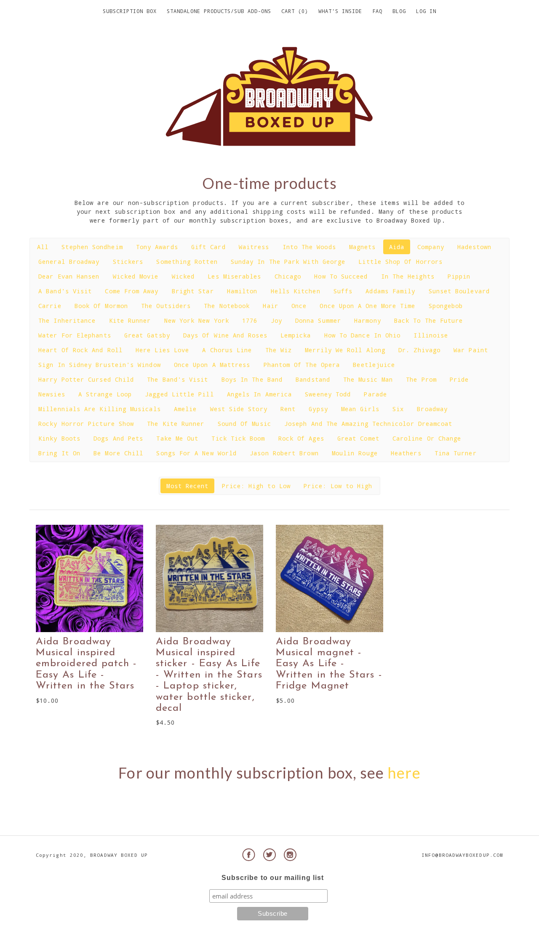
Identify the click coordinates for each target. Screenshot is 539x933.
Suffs (343, 291)
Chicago (288, 276)
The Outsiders (166, 306)
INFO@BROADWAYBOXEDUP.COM (462, 855)
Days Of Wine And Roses (225, 335)
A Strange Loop (105, 394)
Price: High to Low (256, 486)
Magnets (362, 247)
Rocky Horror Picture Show (86, 424)
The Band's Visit (177, 379)
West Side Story (238, 409)
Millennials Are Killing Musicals (99, 409)
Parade (375, 394)
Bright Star (193, 291)
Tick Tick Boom (238, 438)
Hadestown (474, 247)
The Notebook (227, 306)
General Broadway (68, 262)
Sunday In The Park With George (288, 262)
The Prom (421, 379)
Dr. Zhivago (419, 350)
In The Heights (408, 276)
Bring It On (59, 453)
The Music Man (368, 379)
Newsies (51, 394)
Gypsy (318, 409)
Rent (288, 409)
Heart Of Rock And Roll (80, 350)
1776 (249, 320)
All (42, 247)
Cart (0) (294, 11)
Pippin (459, 276)
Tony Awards (157, 247)
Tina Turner (456, 453)
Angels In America (259, 394)
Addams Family (390, 291)
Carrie (49, 306)
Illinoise (431, 335)
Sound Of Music (244, 424)
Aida (396, 247)
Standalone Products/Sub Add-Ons (219, 11)
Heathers (406, 453)
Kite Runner (130, 320)
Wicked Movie (136, 276)
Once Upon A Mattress (212, 365)
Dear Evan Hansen (68, 276)
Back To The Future (428, 320)
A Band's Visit (65, 291)
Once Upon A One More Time (367, 306)
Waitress (254, 247)
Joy (276, 320)
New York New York (196, 320)
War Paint (471, 350)
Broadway (432, 409)
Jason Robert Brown (284, 453)
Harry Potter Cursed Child (86, 379)
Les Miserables (234, 276)
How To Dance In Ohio (362, 335)
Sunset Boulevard (459, 291)
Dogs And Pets (118, 438)
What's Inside (340, 11)
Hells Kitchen (295, 291)
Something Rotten (186, 262)
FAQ (377, 11)
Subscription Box (130, 11)
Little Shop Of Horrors (400, 262)
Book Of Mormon (101, 306)
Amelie (185, 409)
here (403, 772)
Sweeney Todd (328, 394)
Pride (459, 379)
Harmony (367, 320)
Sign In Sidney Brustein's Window (99, 365)
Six (398, 409)
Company (430, 247)
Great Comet (358, 438)
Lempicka (295, 335)
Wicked (183, 276)
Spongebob (446, 306)
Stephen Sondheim (92, 247)
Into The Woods (309, 247)
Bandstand (313, 379)
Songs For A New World (196, 453)
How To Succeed (341, 276)
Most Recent (187, 486)
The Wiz (278, 350)
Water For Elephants (74, 335)
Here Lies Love (162, 350)
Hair (270, 306)
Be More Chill (118, 453)
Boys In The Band (252, 379)
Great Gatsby (147, 335)
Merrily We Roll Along (345, 350)
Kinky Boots (59, 438)
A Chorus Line (227, 350)
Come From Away (131, 291)
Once (299, 306)
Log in (426, 11)
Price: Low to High (338, 486)
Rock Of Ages (301, 438)
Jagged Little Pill (179, 394)
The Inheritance (67, 320)
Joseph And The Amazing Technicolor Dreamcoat (368, 424)
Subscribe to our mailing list (272, 877)
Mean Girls (360, 409)
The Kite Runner (175, 424)
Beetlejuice (374, 365)
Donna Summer (318, 320)
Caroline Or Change (426, 438)
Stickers (128, 262)
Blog (399, 11)
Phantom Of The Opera (302, 365)
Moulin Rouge (355, 453)
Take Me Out (177, 438)
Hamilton (242, 291)
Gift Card (208, 247)
